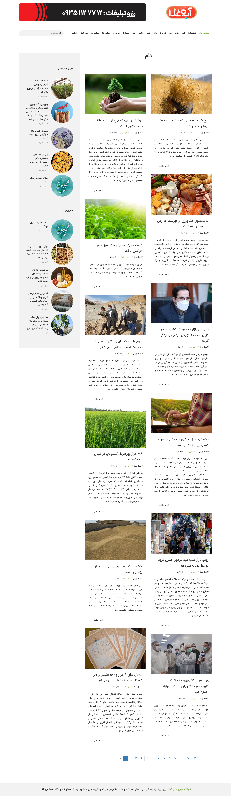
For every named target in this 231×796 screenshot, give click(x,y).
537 (113, 466)
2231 (180, 698)
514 (179, 347)
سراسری (95, 33)
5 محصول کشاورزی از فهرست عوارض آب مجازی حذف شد (183, 223)
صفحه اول (204, 33)
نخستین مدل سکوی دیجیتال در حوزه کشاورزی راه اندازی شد (183, 442)
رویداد (116, 33)
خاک (177, 33)
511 (181, 132)
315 (196, 758)
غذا (133, 33)
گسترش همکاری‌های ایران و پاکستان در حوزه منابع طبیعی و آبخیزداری (38, 299)
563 (183, 233)
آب (183, 33)
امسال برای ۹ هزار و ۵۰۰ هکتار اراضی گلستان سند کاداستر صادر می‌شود (117, 677)
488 (112, 257)
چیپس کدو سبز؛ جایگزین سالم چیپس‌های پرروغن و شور (38, 160)
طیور (148, 33)
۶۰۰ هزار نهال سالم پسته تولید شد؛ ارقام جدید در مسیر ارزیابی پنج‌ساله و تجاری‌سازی (37, 322)
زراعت (163, 33)
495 (115, 687)
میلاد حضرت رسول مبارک (39, 180)
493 (115, 578)
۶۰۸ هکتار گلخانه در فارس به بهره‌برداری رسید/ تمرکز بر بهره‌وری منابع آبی (37, 86)
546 (179, 572)
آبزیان (140, 33)
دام (155, 33)
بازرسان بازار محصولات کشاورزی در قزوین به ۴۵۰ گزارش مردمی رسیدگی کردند (184, 335)
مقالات (126, 33)
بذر (170, 33)
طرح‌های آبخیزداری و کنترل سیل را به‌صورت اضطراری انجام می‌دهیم (119, 344)
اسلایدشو (125, 132)
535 (117, 353)
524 (112, 132)
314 (188, 758)
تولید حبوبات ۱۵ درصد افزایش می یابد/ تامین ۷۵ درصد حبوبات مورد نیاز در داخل (37, 252)
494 (179, 451)
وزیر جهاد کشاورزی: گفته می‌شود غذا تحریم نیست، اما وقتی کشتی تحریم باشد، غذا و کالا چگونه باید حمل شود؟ (37, 112)
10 (175, 758)
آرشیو (74, 33)
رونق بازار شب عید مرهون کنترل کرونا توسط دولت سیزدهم (183, 563)
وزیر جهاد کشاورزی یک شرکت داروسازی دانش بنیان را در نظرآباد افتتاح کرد (185, 686)
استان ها (106, 33)
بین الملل (84, 33)
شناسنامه (192, 33)
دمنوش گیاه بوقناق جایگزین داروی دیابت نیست (38, 134)
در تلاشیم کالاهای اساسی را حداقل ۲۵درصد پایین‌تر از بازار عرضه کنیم (37, 275)
